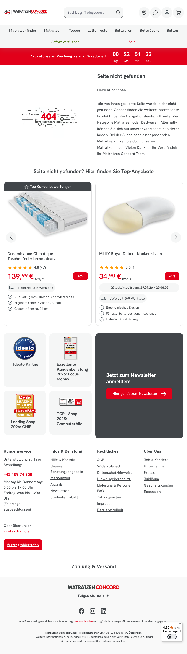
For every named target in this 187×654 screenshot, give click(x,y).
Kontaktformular (17, 531)
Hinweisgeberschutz (114, 479)
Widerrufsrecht (110, 466)
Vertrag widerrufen (23, 544)
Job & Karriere (156, 459)
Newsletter (59, 490)
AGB (100, 459)
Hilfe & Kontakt (62, 459)
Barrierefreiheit (110, 510)
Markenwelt (60, 478)
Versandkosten (84, 621)
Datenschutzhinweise (115, 472)
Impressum (106, 503)
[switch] (172, 636)
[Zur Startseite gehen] (26, 13)
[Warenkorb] (178, 12)
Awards (56, 484)
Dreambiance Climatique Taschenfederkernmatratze (33, 256)
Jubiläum (151, 479)
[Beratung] (155, 12)
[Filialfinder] (144, 12)
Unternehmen (155, 466)
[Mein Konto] (167, 12)
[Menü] (179, 625)
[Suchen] (118, 12)
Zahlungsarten (109, 497)
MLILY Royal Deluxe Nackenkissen (130, 253)
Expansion (152, 491)
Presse (149, 472)
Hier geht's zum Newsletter (135, 393)
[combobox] (88, 12)
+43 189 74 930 (18, 474)
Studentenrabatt (64, 497)
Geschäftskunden (158, 485)
